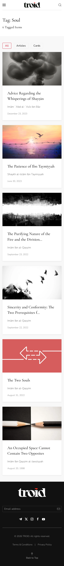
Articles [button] (21, 46)
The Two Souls (18, 380)
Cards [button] (36, 46)
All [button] (7, 46)
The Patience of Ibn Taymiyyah (30, 166)
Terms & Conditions (22, 544)
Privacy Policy (45, 544)
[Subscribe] (58, 509)
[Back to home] (32, 5)
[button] (4, 5)
